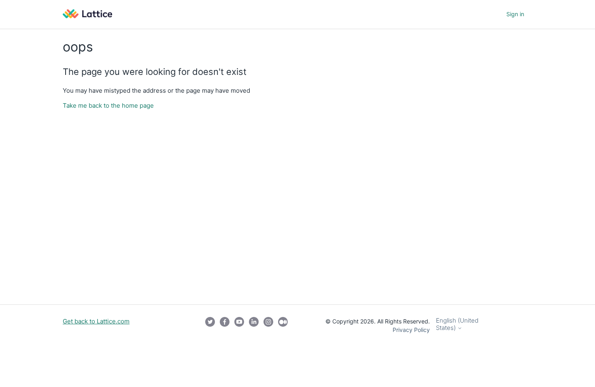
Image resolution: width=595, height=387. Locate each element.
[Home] (87, 16)
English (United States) (457, 324)
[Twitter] (210, 325)
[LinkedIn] (254, 325)
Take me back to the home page (108, 105)
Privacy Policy (411, 329)
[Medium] (283, 325)
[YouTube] (239, 325)
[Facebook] (225, 325)
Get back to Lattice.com (96, 321)
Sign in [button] (515, 14)
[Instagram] (268, 325)
